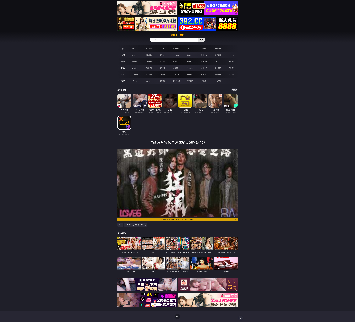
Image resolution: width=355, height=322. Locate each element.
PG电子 (134, 49)
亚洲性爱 (135, 62)
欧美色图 (162, 68)
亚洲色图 (149, 68)
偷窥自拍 (135, 68)
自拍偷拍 (149, 55)
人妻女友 (162, 75)
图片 (123, 68)
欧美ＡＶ (162, 55)
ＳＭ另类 (232, 55)
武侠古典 (176, 75)
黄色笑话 (218, 75)
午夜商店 (149, 81)
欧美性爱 (176, 62)
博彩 (123, 48)
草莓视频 (162, 81)
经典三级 (204, 62)
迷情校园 (190, 75)
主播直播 (218, 55)
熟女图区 (218, 68)
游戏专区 (176, 49)
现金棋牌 (218, 49)
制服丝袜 (190, 62)
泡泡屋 (204, 81)
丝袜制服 (204, 55)
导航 (123, 81)
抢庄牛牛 (232, 49)
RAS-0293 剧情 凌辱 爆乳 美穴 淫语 (136, 225)
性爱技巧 (232, 75)
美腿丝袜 (190, 68)
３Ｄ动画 (176, 55)
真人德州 (149, 49)
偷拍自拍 (149, 62)
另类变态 (232, 62)
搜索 (201, 40)
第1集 (120, 225)
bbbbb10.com (177, 35)
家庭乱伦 (149, 75)
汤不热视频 (176, 81)
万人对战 (162, 49)
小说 (123, 74)
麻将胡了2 (190, 49)
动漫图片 (176, 68)
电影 (123, 61)
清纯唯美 (204, 68)
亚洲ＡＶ (135, 55)
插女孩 (135, 81)
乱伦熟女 (218, 62)
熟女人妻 (190, 55)
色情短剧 (218, 81)
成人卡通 (162, 62)
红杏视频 (190, 81)
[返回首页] (241, 318)
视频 (123, 55)
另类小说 (204, 75)
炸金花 (204, 49)
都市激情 (135, 75)
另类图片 (232, 68)
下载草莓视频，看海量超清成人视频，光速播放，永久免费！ (177, 219)
